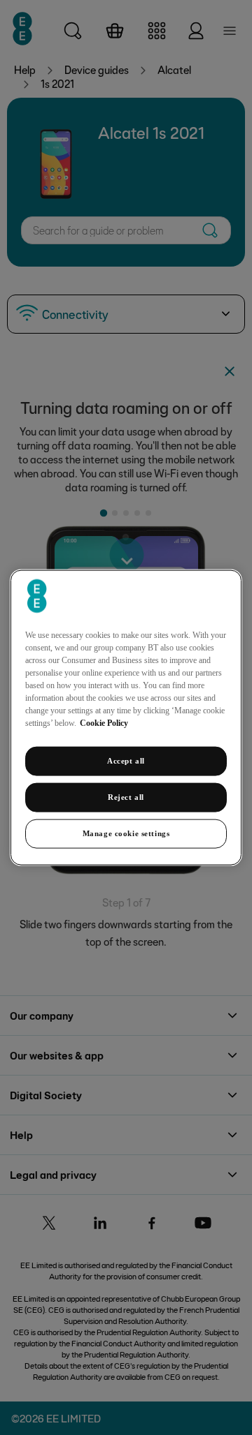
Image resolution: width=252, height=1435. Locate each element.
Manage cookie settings (126, 832)
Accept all (126, 761)
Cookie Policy (104, 723)
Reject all (126, 797)
